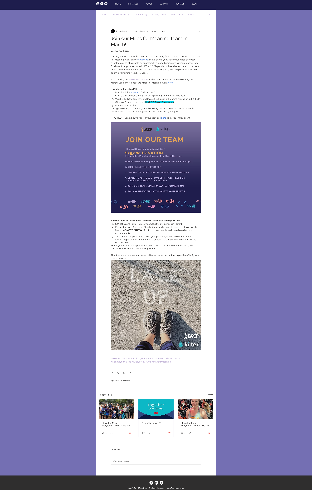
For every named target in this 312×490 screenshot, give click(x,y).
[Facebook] (151, 483)
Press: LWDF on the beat (183, 14)
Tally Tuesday (140, 14)
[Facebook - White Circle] (101, 3)
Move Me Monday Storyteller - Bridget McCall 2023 (195, 424)
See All (210, 394)
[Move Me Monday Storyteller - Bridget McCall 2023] (195, 409)
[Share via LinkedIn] (124, 373)
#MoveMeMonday (120, 14)
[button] (210, 14)
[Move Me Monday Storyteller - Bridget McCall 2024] (116, 409)
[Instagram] (156, 483)
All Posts (103, 14)
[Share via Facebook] (112, 373)
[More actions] (199, 31)
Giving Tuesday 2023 (151, 423)
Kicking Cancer (159, 14)
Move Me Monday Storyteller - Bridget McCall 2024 (116, 424)
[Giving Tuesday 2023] (156, 409)
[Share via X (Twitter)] (118, 373)
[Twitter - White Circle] (105, 3)
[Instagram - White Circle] (97, 3)
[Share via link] (130, 373)
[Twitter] (161, 483)
